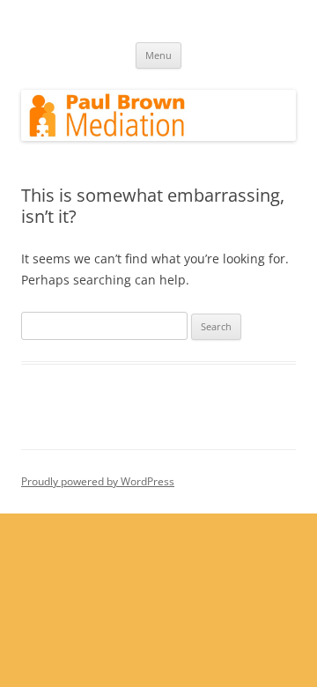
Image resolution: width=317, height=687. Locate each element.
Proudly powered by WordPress (97, 481)
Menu (158, 55)
